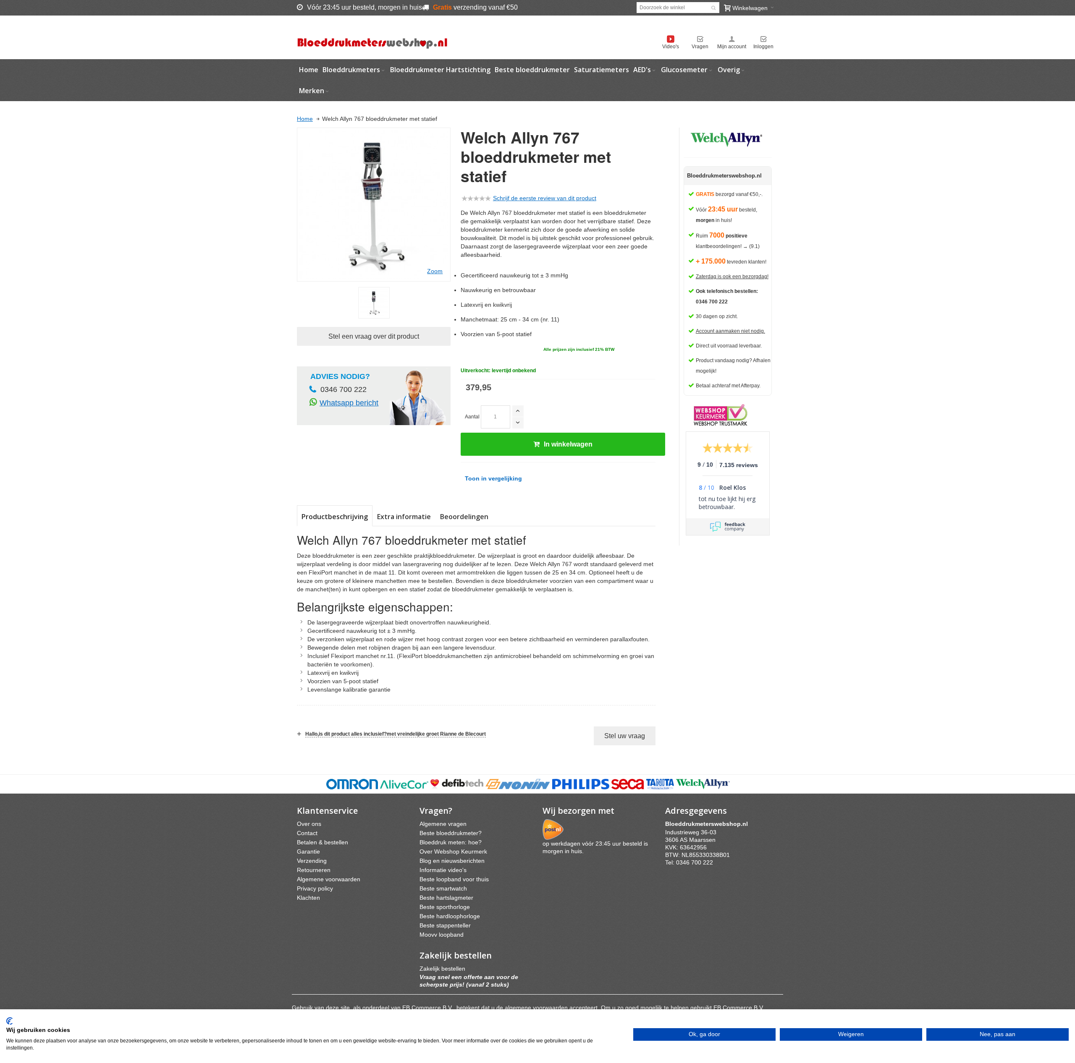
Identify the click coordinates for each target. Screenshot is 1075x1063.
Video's (670, 47)
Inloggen (763, 47)
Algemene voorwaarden (328, 879)
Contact (307, 833)
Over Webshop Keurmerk (453, 851)
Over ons (309, 823)
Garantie (308, 851)
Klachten (308, 897)
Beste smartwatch (443, 888)
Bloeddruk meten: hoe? (451, 842)
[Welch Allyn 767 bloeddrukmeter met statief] (374, 303)
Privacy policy (315, 888)
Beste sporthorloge (445, 907)
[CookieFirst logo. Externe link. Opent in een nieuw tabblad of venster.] (9, 1021)
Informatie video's (443, 870)
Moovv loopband (442, 934)
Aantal (472, 417)
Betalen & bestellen (322, 842)
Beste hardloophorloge (450, 916)
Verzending (312, 860)
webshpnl (708, 823)
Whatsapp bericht (349, 403)
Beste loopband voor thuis (454, 879)
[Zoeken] (713, 8)
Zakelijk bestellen (442, 968)
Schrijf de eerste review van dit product (544, 198)
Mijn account (731, 47)
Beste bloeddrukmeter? (451, 833)
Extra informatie (404, 516)
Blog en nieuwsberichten (452, 860)
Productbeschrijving (335, 516)
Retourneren (313, 870)
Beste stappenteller (445, 925)
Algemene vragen (443, 823)
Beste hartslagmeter (446, 897)
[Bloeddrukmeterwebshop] (372, 37)
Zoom (435, 271)
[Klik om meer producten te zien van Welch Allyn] (728, 138)
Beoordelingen (464, 516)
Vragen (700, 47)
